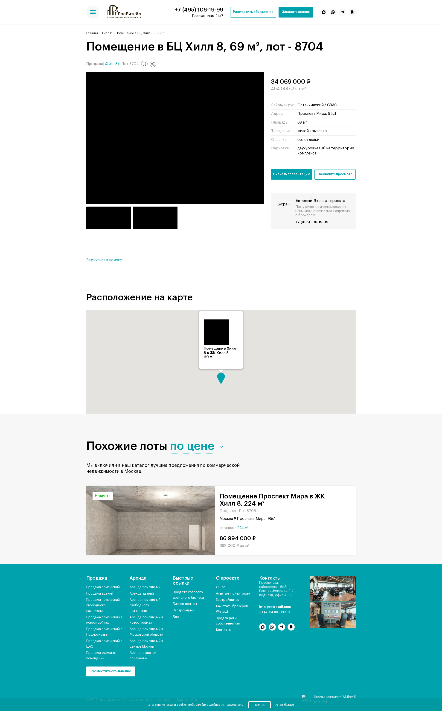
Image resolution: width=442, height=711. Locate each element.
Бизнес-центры (185, 604)
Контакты (223, 630)
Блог (176, 617)
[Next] (207, 520)
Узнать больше (284, 704)
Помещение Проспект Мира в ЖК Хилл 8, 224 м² (272, 500)
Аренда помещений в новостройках (146, 620)
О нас (220, 587)
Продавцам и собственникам (228, 621)
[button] (153, 64)
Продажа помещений (103, 587)
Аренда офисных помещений (143, 655)
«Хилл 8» (111, 64)
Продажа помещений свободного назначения (103, 605)
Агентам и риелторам (233, 593)
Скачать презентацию (291, 174)
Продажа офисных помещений (101, 655)
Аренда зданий (142, 593)
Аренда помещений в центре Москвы (146, 644)
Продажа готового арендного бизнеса (188, 595)
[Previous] (94, 520)
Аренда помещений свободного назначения (145, 605)
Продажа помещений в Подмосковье (104, 632)
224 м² (243, 528)
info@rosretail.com (275, 607)
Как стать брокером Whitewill (232, 609)
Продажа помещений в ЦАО (104, 644)
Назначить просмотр (335, 174)
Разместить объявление (253, 12)
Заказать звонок (296, 12)
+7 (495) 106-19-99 (199, 9)
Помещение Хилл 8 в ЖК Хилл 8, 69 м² (220, 353)
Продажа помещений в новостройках (104, 620)
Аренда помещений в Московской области (146, 632)
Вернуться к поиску (104, 260)
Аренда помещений (145, 587)
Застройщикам (227, 599)
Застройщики (183, 610)
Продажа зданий (99, 593)
